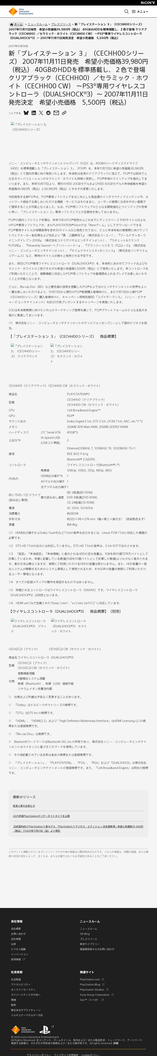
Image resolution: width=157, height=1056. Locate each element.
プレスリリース (61, 24)
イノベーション (19, 954)
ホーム (18, 24)
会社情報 (16, 938)
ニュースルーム (38, 24)
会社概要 (16, 928)
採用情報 (17, 959)
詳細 (115, 1043)
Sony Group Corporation (96, 994)
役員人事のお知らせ (24, 805)
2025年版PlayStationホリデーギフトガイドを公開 (41, 816)
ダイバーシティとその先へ (25, 994)
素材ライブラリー (90, 944)
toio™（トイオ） (91, 999)
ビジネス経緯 (18, 949)
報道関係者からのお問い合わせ (97, 949)
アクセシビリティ (21, 984)
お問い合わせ (18, 933)
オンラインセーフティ (23, 989)
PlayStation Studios (93, 989)
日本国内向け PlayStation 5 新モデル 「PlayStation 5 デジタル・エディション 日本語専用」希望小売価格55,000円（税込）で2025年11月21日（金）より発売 (78, 828)
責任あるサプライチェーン (25, 1010)
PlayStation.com (91, 979)
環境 (13, 999)
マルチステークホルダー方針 (27, 1015)
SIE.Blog (85, 933)
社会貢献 (16, 979)
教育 (13, 1005)
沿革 (13, 944)
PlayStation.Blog (91, 984)
